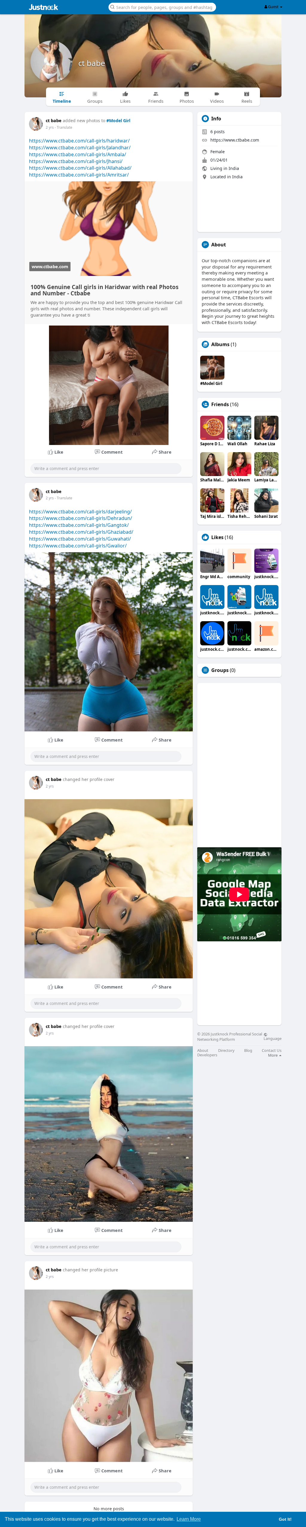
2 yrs (50, 127)
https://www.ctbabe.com (234, 140)
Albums (220, 344)
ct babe (91, 63)
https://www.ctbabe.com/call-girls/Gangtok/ (79, 525)
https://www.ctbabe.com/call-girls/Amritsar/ (79, 174)
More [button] (273, 1055)
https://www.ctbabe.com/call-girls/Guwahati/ (80, 538)
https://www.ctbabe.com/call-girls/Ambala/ (77, 154)
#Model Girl (118, 120)
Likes (217, 537)
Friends (220, 404)
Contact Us (271, 1050)
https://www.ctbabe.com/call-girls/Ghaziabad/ (81, 532)
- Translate (63, 127)
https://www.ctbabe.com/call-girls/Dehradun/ (80, 518)
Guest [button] (273, 6)
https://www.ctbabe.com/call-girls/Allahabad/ (80, 168)
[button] (162, 7)
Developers (207, 1055)
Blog (248, 1050)
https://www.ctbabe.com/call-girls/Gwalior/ (78, 545)
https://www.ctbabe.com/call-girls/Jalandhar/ (80, 147)
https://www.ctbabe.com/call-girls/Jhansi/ (76, 161)
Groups (220, 670)
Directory (226, 1050)
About (202, 1050)
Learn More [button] (189, 1519)
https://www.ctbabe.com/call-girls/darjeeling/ (80, 511)
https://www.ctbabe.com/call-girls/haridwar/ (79, 140)
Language (272, 1038)
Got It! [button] (285, 1519)
